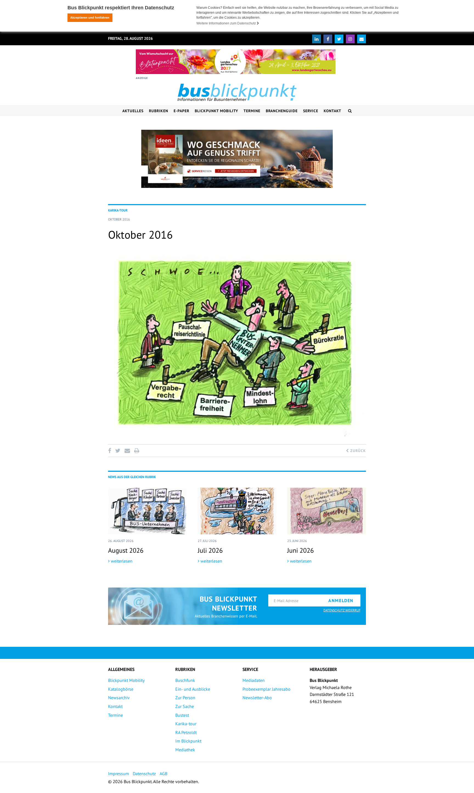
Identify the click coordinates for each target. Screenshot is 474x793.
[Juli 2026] (237, 511)
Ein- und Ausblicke (192, 689)
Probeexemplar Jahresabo (266, 689)
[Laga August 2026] (235, 61)
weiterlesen (121, 561)
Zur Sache (184, 706)
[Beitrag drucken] (136, 451)
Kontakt (332, 110)
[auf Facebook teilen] (110, 451)
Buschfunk (185, 680)
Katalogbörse (120, 689)
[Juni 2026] (326, 511)
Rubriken (158, 110)
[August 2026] (147, 511)
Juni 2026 (300, 550)
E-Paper (181, 110)
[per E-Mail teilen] (127, 451)
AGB (163, 773)
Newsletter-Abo (257, 697)
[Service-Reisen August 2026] (237, 159)
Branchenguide (282, 110)
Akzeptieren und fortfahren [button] (89, 17)
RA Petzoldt (186, 732)
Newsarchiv (119, 697)
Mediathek (185, 749)
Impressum (118, 773)
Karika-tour (185, 723)
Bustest (182, 715)
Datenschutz (144, 773)
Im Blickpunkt (188, 741)
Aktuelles (132, 110)
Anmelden (341, 600)
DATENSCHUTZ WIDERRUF (341, 610)
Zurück (357, 450)
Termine (252, 110)
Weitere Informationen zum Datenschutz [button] (226, 23)
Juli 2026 (210, 550)
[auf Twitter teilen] (117, 451)
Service (310, 110)
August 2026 (125, 550)
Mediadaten (253, 680)
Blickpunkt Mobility (216, 110)
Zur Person (185, 697)
